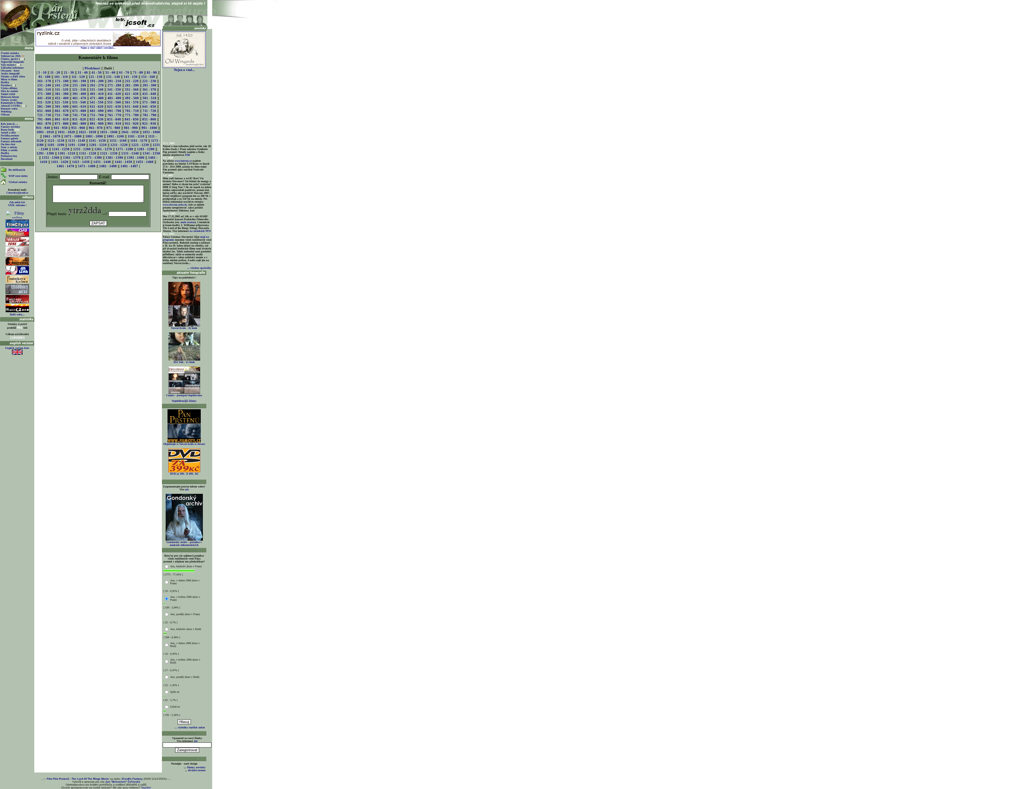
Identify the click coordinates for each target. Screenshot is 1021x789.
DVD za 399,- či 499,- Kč (184, 473)
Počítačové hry (9, 156)
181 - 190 (79, 81)
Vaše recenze (8, 64)
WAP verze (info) (18, 175)
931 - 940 (43, 128)
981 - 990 (131, 128)
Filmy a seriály (9, 150)
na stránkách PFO (200, 230)
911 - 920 (132, 124)
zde (187, 489)
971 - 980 (113, 128)
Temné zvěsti (8, 94)
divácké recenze (197, 770)
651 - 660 (44, 111)
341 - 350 (114, 89)
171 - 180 (62, 81)
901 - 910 (114, 124)
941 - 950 (61, 128)
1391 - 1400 (135, 158)
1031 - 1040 (109, 132)
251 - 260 (79, 85)
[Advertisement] (98, 245)
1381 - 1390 (114, 158)
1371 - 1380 (93, 158)
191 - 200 (97, 81)
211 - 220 (132, 81)
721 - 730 (44, 115)
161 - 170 (44, 81)
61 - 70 (124, 72)
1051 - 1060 (151, 132)
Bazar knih (7, 129)
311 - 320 (61, 89)
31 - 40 (83, 72)
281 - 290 (132, 85)
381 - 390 (62, 94)
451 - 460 (62, 98)
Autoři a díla (8, 132)
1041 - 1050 (130, 132)
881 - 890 (79, 124)
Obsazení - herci (10, 70)
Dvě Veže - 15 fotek (184, 362)
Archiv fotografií (10, 73)
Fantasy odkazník (11, 141)
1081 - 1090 (94, 136)
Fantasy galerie (9, 138)
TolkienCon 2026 (12, 56)
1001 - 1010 (45, 132)
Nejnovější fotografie (12, 61)
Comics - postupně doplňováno (184, 395)
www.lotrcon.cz (183, 160)
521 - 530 (61, 102)
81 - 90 (152, 72)
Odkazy (5, 114)
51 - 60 (110, 72)
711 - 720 (149, 111)
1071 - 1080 (73, 136)
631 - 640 (132, 106)
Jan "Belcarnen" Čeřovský (122, 781)
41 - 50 (96, 72)
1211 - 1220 (119, 145)
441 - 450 (44, 98)
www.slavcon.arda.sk (175, 204)
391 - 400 (79, 94)
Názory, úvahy (9, 99)
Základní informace (12, 67)
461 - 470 (79, 98)
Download (6, 158)
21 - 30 (69, 72)
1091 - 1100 (115, 136)
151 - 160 (148, 77)
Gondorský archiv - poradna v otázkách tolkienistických (184, 543)
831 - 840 (114, 119)
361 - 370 (149, 89)
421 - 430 (132, 94)
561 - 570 (132, 102)
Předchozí (92, 68)
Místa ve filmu (9, 79)
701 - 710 (132, 111)
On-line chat (8, 144)
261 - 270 (97, 85)
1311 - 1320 (87, 153)
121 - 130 (95, 77)
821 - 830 (96, 119)
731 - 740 (62, 115)
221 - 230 (149, 81)
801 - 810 (62, 119)
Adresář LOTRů (10, 105)
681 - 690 (97, 111)
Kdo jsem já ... (9, 123)
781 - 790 (149, 115)
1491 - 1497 (129, 166)
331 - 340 (96, 89)
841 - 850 (132, 119)
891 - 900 (97, 124)
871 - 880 (62, 124)
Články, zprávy (9, 58)
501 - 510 (149, 98)
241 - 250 (62, 85)
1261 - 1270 (103, 149)
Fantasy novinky (10, 126)
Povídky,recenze (10, 135)
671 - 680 (79, 111)
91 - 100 (45, 77)
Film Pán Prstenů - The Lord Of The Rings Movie (78, 778)
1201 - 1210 (98, 145)
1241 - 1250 (60, 149)
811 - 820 (79, 119)
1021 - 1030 (87, 132)
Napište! (146, 787)
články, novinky (196, 767)
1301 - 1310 (66, 153)
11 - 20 (55, 72)
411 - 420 (114, 94)
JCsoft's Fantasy (132, 778)
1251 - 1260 (82, 149)
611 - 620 (96, 106)
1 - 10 (42, 72)
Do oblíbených (17, 169)
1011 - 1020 (66, 132)
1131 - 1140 (76, 141)
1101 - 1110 (136, 136)
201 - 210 (114, 81)
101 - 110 (61, 77)
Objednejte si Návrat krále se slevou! (184, 443)
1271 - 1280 (124, 149)
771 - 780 (132, 115)
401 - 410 (97, 94)
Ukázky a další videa (13, 76)
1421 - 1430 (81, 162)
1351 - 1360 (50, 158)
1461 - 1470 (65, 166)
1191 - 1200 (76, 145)
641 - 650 (149, 106)
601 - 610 (79, 106)
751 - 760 (97, 115)
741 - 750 (79, 115)
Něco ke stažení (9, 91)
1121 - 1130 (55, 141)
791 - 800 (44, 119)
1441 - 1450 (123, 162)
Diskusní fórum (10, 96)
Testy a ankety (9, 147)
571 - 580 (149, 102)
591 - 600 (62, 106)
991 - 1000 (149, 128)
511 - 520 (44, 102)
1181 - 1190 (55, 145)
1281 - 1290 (145, 149)
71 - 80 (138, 72)
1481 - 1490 (108, 166)
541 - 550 (96, 102)
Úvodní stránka (10, 53)
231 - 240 (44, 85)
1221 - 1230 (140, 145)
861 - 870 (44, 124)
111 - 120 (78, 77)
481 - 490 (114, 98)
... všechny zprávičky (199, 267)
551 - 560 (114, 102)
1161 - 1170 (138, 141)
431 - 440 (149, 94)
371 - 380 (44, 94)
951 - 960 (78, 128)
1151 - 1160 (118, 141)
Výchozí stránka (18, 182)
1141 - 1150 (97, 141)
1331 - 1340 (130, 153)
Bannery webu (9, 108)
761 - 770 (114, 115)
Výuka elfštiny (9, 88)
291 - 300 (149, 85)
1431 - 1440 (102, 162)
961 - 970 (96, 128)
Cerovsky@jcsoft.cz (17, 192)
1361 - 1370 (72, 158)
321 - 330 (79, 89)
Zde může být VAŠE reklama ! (17, 204)
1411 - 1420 (59, 162)
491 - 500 (132, 98)
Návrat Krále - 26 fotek (184, 328)
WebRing (6, 111)
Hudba (5, 82)
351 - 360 (132, 89)
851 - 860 (149, 119)
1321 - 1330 (109, 153)
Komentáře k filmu (12, 102)
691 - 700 (114, 111)
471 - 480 (97, 98)
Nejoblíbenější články (184, 400)
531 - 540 (79, 102)
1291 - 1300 (45, 153)
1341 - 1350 (151, 153)
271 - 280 (114, 85)
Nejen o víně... (184, 70)
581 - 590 (44, 106)
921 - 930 (149, 124)
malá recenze (188, 222)
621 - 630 (114, 106)
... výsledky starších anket (190, 727)
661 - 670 (62, 111)
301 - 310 (44, 89)
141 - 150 (130, 77)
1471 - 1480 (86, 166)
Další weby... (17, 314)
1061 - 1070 (51, 136)
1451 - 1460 (144, 162)
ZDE (187, 154)
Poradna (6, 85)
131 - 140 (113, 77)
